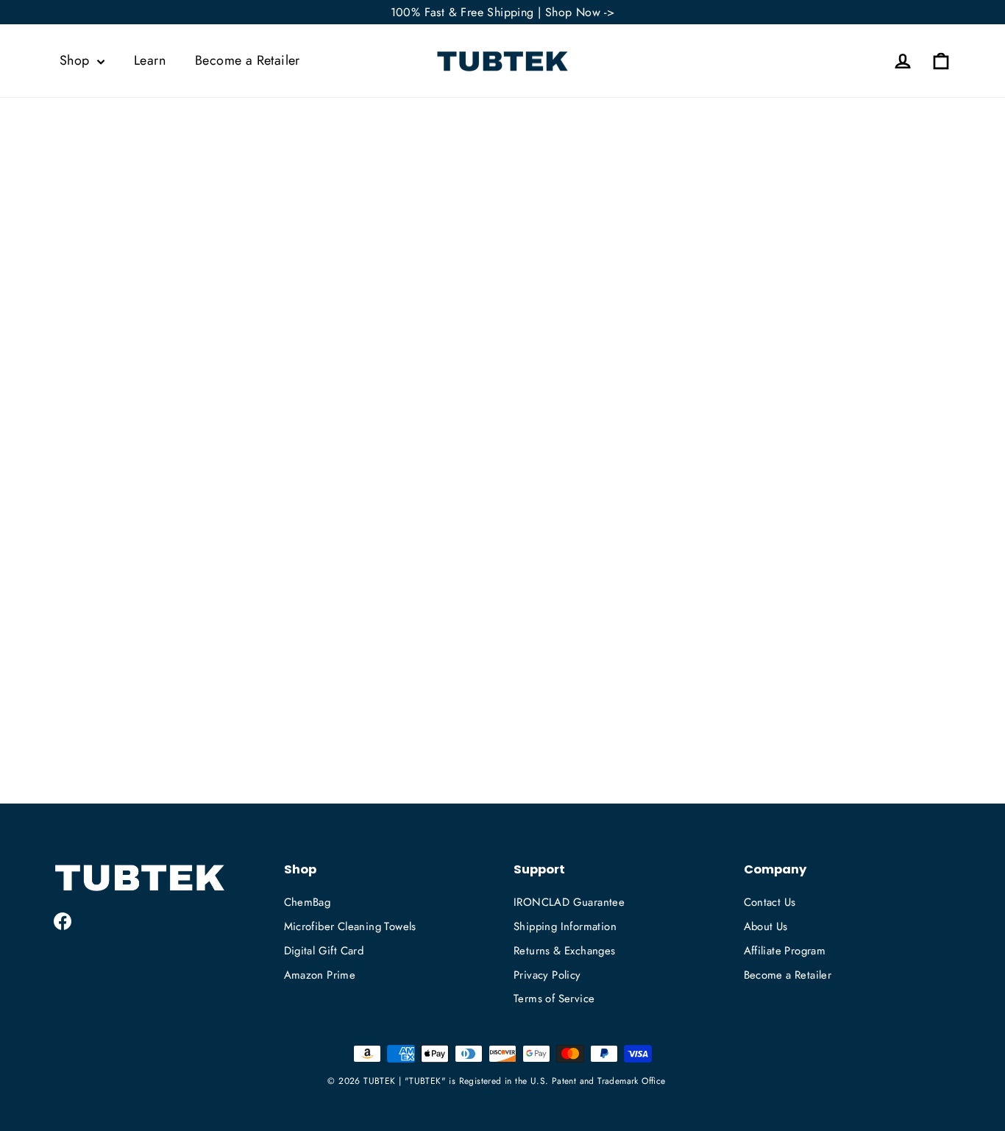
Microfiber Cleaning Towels (350, 926)
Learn (150, 60)
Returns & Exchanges (565, 951)
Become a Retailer (247, 60)
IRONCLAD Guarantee (569, 902)
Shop (76, 60)
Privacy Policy (547, 975)
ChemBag (307, 902)
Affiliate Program (785, 951)
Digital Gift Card (324, 951)
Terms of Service (554, 998)
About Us (766, 926)
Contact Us (770, 902)
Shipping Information (565, 926)
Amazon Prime (320, 975)
